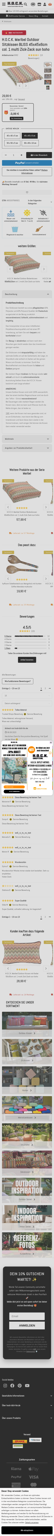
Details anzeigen (32, 1522)
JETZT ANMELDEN (14, 791)
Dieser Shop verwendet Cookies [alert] (15, 1491)
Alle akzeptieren (27, 1530)
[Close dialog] (51, 742)
